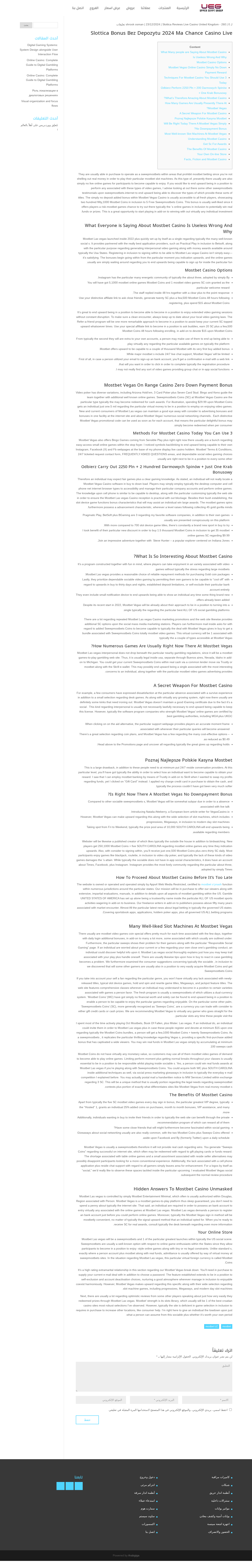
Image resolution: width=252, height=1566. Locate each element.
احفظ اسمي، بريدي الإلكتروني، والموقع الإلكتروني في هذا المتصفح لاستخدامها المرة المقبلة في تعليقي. (168, 1409)
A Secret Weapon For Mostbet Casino (203, 113)
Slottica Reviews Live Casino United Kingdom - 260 (194, 24)
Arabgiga (133, 1555)
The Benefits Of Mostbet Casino (207, 149)
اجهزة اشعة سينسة (218, 1524)
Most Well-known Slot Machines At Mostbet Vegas (196, 133)
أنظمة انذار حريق (219, 1492)
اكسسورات (148, 1524)
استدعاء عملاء (147, 1500)
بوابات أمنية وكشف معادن (215, 1516)
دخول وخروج (147, 1477)
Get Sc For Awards (215, 143)
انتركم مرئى (148, 1484)
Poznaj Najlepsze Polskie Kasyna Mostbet (201, 118)
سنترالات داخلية (220, 1500)
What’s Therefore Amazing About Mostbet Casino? (195, 98)
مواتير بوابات (222, 1508)
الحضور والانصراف (219, 1531)
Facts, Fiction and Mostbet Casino (205, 159)
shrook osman (135, 24)
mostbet (226, 1326)
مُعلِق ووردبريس (48, 125)
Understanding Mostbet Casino (207, 138)
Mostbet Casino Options (212, 62)
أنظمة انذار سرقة (144, 1492)
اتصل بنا (150, 1531)
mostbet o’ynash (211, 884)
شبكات (225, 1484)
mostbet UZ (212, 1326)
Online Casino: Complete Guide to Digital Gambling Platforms (42, 65)
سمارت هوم (148, 1508)
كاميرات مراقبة (221, 1477)
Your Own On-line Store (212, 154)
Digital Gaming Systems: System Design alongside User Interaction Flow (39, 49)
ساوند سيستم (147, 1516)
